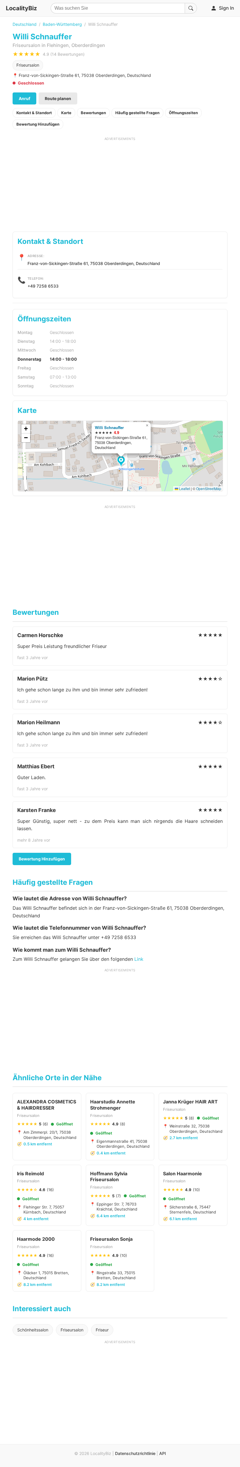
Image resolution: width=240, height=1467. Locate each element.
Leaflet (184, 488)
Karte (66, 112)
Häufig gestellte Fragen (137, 112)
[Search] (191, 8)
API (162, 1453)
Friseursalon (27, 65)
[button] (122, 461)
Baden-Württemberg (62, 24)
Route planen (58, 98)
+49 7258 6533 (43, 285)
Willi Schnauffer (109, 427)
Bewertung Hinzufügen (37, 124)
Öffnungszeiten (183, 112)
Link (138, 959)
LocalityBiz (21, 8)
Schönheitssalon (32, 1329)
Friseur (102, 1329)
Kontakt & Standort (34, 112)
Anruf (24, 98)
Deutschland (25, 24)
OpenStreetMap (208, 488)
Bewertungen (93, 112)
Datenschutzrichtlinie (135, 1453)
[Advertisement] (120, 182)
